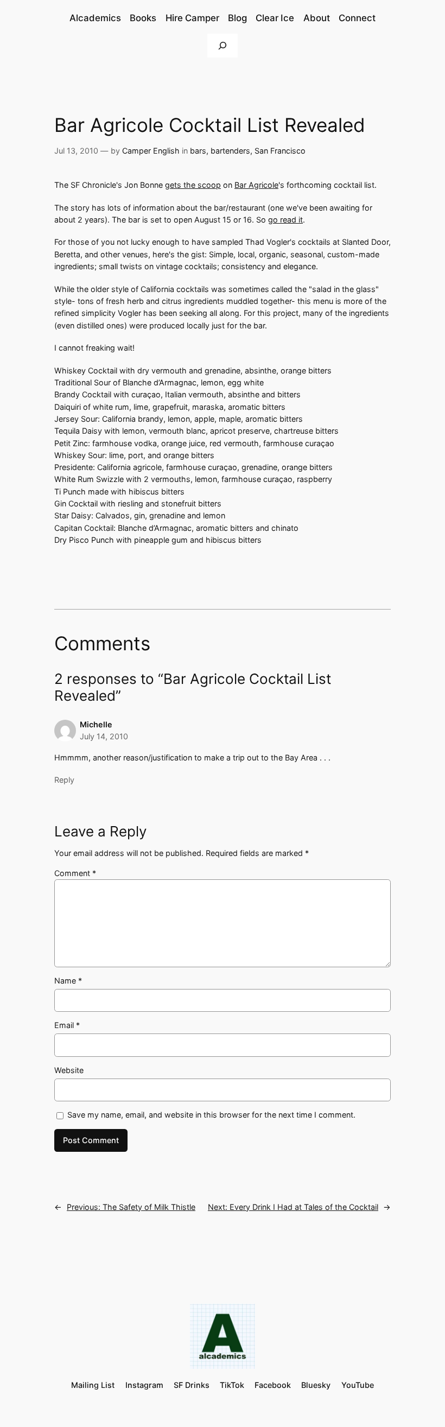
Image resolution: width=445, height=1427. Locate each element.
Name (68, 980)
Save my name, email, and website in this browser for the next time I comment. (211, 1114)
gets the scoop (193, 184)
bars (198, 150)
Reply (64, 779)
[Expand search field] (222, 45)
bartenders (230, 150)
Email (67, 1025)
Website (69, 1070)
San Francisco (280, 150)
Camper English (151, 150)
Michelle (96, 724)
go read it (285, 219)
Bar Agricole (256, 184)
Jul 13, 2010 (76, 150)
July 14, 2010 (104, 736)
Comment (75, 873)
